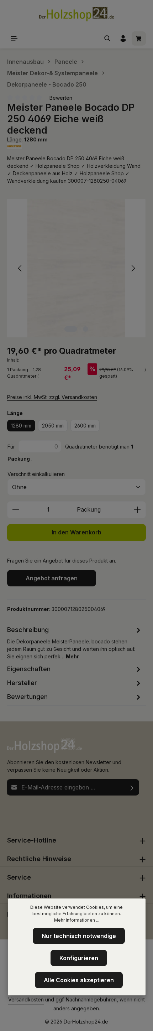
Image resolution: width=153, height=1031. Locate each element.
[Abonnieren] (132, 787)
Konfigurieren (78, 958)
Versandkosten (26, 999)
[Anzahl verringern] (15, 509)
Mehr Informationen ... (76, 920)
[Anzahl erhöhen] (137, 509)
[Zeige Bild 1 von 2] (70, 329)
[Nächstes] (132, 268)
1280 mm (21, 426)
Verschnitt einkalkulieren (36, 474)
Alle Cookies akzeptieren (79, 980)
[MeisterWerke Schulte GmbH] (76, 146)
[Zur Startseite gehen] (76, 14)
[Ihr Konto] (123, 38)
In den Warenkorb (76, 532)
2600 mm (85, 426)
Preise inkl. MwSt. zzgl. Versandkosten (52, 397)
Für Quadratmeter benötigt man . (70, 453)
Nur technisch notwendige (79, 935)
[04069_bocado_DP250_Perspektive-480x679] (76, 268)
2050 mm (53, 426)
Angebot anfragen (52, 578)
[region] (76, 268)
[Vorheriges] (20, 268)
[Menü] (14, 38)
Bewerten (60, 98)
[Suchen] (107, 38)
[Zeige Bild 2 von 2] (85, 329)
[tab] (74, 642)
